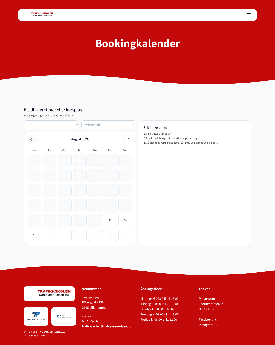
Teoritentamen (210, 304)
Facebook (206, 319)
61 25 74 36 (90, 321)
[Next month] (128, 139)
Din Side (205, 309)
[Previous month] (31, 139)
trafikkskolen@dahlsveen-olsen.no (107, 326)
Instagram (206, 325)
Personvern (207, 298)
